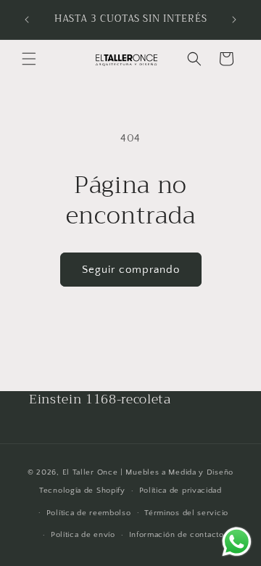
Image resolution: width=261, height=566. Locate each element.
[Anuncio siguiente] (234, 20)
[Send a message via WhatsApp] (237, 542)
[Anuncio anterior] (27, 20)
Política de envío (83, 534)
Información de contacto (176, 534)
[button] (29, 59)
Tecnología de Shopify (82, 490)
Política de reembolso (88, 513)
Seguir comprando (131, 269)
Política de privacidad (180, 490)
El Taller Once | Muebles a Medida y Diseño (147, 472)
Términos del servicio (186, 513)
